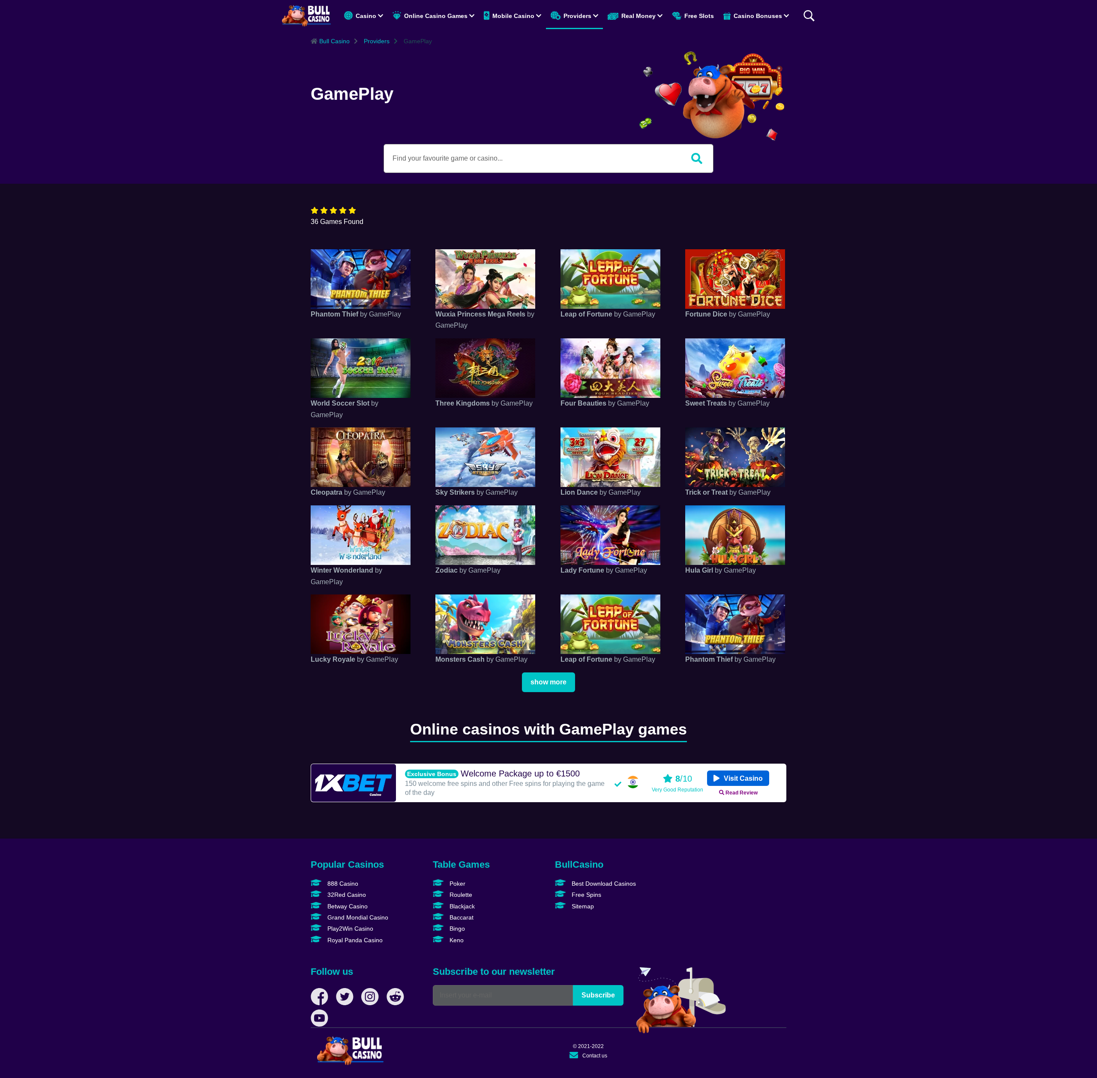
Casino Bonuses (758, 15)
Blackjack (461, 906)
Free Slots (698, 15)
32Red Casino (346, 894)
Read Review (741, 792)
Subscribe (598, 995)
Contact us (594, 1056)
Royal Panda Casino (354, 940)
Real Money (638, 15)
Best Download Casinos (603, 883)
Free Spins (585, 894)
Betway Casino (347, 906)
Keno (456, 940)
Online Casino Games (435, 15)
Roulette (460, 894)
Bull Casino (334, 41)
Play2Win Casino (349, 928)
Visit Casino (742, 778)
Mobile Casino (513, 15)
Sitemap (582, 906)
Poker (456, 883)
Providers (577, 15)
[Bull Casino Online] (306, 16)
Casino (366, 15)
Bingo (456, 928)
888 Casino (342, 883)
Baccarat (461, 917)
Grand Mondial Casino (357, 917)
